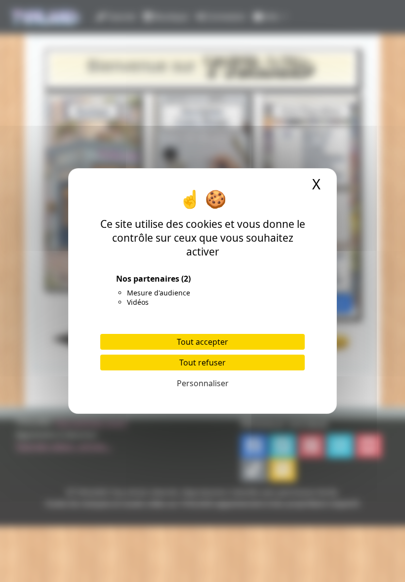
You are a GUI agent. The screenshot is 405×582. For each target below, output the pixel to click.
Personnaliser (203, 383)
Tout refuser (202, 362)
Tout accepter (202, 341)
